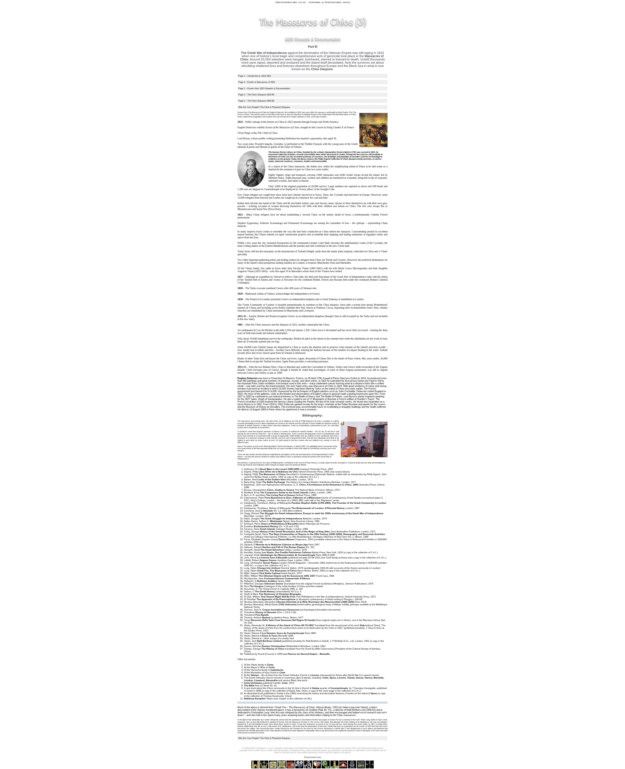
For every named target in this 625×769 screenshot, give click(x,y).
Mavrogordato (262, 448)
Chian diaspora (275, 731)
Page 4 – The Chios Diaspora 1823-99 (256, 94)
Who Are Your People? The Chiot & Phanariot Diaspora (264, 107)
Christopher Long (312, 757)
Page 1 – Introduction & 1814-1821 (254, 76)
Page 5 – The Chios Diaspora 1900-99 (256, 101)
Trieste (329, 259)
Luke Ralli (323, 243)
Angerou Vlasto (245, 271)
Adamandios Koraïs (333, 152)
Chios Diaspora (322, 69)
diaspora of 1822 (288, 324)
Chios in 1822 (285, 121)
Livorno (342, 259)
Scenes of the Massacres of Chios (282, 127)
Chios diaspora (331, 304)
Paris (332, 262)
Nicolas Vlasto (301, 268)
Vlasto (364, 707)
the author (268, 117)
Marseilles (345, 262)
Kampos (289, 446)
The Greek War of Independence (264, 53)
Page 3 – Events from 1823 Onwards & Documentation (264, 88)
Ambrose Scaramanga (271, 223)
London (300, 262)
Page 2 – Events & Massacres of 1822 (256, 82)
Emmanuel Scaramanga (300, 223)
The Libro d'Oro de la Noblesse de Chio (282, 421)
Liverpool (311, 262)
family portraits (364, 159)
